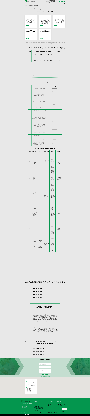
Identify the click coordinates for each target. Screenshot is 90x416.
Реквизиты (49, 405)
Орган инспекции (59, 405)
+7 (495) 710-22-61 (28, 388)
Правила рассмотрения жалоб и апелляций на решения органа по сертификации (40, 404)
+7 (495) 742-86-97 (28, 390)
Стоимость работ (59, 406)
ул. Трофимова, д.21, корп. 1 (23, 410)
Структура (49, 404)
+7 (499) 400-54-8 (51, 1)
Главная (26, 5)
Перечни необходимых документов (38, 408)
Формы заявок (36, 410)
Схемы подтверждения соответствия (38, 407)
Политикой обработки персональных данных (45, 376)
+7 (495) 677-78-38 (28, 391)
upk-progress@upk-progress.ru (51, 2)
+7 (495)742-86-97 (24, 407)
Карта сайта (64, 411)
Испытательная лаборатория (61, 404)
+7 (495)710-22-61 (24, 406)
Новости (49, 406)
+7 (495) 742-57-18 (50, 0)
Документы (35, 409)
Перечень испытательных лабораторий (39, 411)
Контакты (49, 409)
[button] (62, 1)
